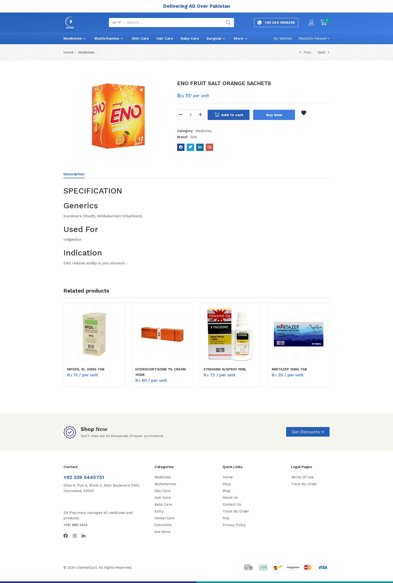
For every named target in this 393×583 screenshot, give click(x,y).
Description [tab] (73, 174)
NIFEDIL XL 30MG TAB (85, 369)
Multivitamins (107, 38)
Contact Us (232, 504)
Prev (307, 52)
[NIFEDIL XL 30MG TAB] (94, 334)
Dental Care (164, 518)
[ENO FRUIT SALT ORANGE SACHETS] (180, 147)
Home (68, 52)
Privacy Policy (234, 525)
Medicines (73, 38)
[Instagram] (75, 536)
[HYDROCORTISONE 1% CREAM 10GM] (162, 334)
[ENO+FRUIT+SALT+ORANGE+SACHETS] (190, 147)
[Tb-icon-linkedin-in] (84, 536)
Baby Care (190, 38)
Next (321, 52)
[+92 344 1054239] (259, 22)
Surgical (214, 38)
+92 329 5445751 (83, 477)
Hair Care (164, 38)
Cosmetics (162, 525)
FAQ (226, 518)
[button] (116, 22)
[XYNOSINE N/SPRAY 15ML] (231, 334)
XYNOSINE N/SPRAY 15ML (225, 369)
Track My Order (236, 511)
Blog (226, 491)
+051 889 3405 (75, 525)
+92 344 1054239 (280, 22)
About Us (230, 498)
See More (162, 532)
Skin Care (140, 38)
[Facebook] (65, 536)
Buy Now (274, 115)
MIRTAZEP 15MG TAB (289, 369)
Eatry (159, 511)
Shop (227, 484)
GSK (193, 137)
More (239, 38)
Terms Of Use (302, 477)
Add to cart (232, 115)
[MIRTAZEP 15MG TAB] (299, 334)
